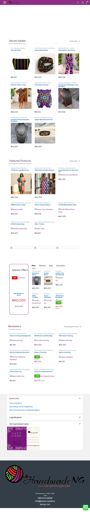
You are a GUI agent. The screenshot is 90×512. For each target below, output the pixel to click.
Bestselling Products (71, 327)
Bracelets (37, 117)
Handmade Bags (24, 222)
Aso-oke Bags (15, 48)
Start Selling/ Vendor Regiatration (21, 407)
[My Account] (82, 2)
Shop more (74, 41)
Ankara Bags (14, 222)
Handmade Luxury (46, 117)
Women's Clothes (69, 48)
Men (17, 117)
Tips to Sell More (15, 403)
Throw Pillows (50, 48)
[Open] (5, 2)
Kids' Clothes (47, 83)
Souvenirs (60, 266)
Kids (44, 48)
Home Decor (38, 48)
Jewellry (60, 83)
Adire (36, 222)
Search (78, 2)
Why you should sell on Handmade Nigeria (24, 410)
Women (22, 48)
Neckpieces (67, 83)
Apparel (60, 48)
